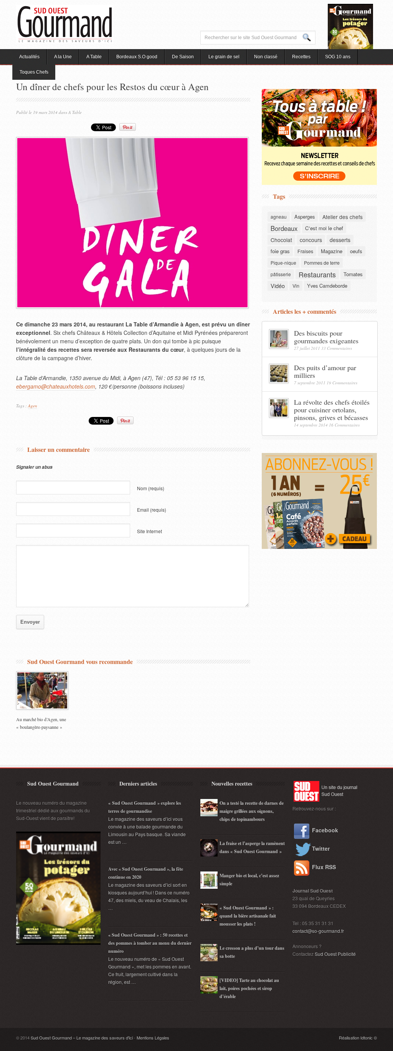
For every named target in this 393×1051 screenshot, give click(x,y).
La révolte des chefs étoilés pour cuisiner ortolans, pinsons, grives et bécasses (332, 409)
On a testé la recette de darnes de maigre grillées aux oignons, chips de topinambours (252, 811)
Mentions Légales (153, 1038)
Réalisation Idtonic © (358, 1038)
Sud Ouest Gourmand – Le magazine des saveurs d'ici (82, 1038)
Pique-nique (283, 262)
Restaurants (317, 274)
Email (151, 509)
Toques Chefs (34, 72)
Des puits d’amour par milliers (325, 371)
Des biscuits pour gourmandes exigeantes (326, 336)
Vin (295, 285)
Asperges (304, 216)
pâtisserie (281, 274)
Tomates (353, 274)
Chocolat (281, 240)
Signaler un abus (34, 467)
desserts (340, 240)
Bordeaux (284, 228)
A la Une (63, 56)
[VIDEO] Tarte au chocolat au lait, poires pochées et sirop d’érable (249, 988)
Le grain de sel (223, 56)
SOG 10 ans (337, 56)
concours (311, 240)
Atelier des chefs (342, 217)
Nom (150, 488)
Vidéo (278, 286)
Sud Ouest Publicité (335, 954)
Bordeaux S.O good (136, 56)
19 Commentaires (342, 382)
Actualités (29, 56)
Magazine (331, 251)
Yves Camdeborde (327, 285)
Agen (32, 406)
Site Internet (149, 531)
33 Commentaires (336, 348)
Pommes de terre (322, 262)
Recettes (301, 56)
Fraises (305, 251)
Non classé (265, 56)
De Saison (183, 56)
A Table (94, 56)
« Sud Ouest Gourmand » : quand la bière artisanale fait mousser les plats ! (248, 915)
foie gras (280, 251)
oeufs (356, 251)
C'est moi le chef (324, 228)
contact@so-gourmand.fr (318, 930)
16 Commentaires (344, 425)
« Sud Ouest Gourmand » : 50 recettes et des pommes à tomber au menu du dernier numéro (150, 943)
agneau (279, 216)
